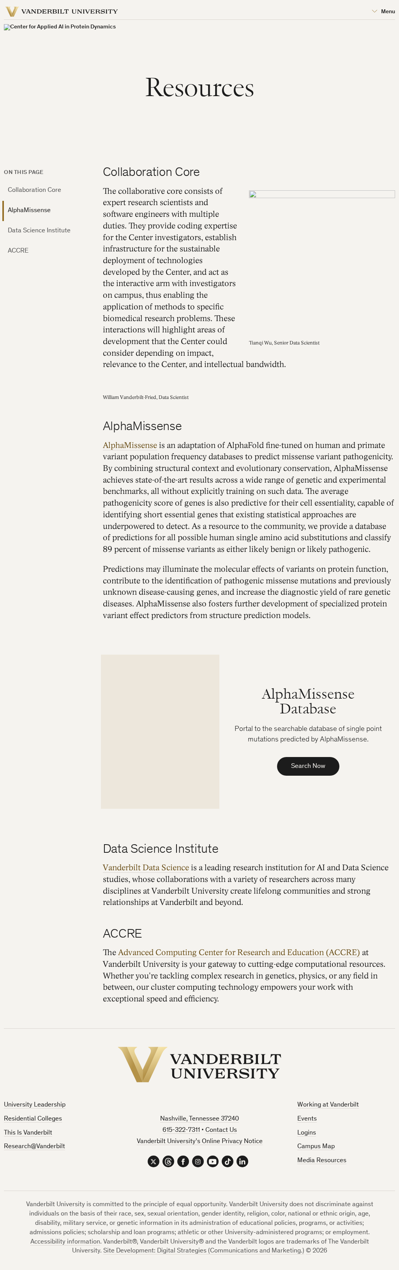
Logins (306, 1133)
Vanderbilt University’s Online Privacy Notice (200, 1141)
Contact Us (221, 1130)
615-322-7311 (181, 1130)
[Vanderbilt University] (199, 1064)
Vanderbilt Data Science (146, 868)
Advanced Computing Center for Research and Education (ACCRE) (239, 952)
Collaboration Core (34, 190)
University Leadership (34, 1105)
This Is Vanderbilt (28, 1133)
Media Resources (321, 1161)
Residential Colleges (33, 1119)
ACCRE (18, 251)
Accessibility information (65, 1242)
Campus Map (316, 1147)
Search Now (308, 766)
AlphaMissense (29, 210)
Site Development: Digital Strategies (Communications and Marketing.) (203, 1251)
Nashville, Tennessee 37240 (199, 1119)
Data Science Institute (39, 231)
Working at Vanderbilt (328, 1105)
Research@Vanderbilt (34, 1147)
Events (307, 1119)
